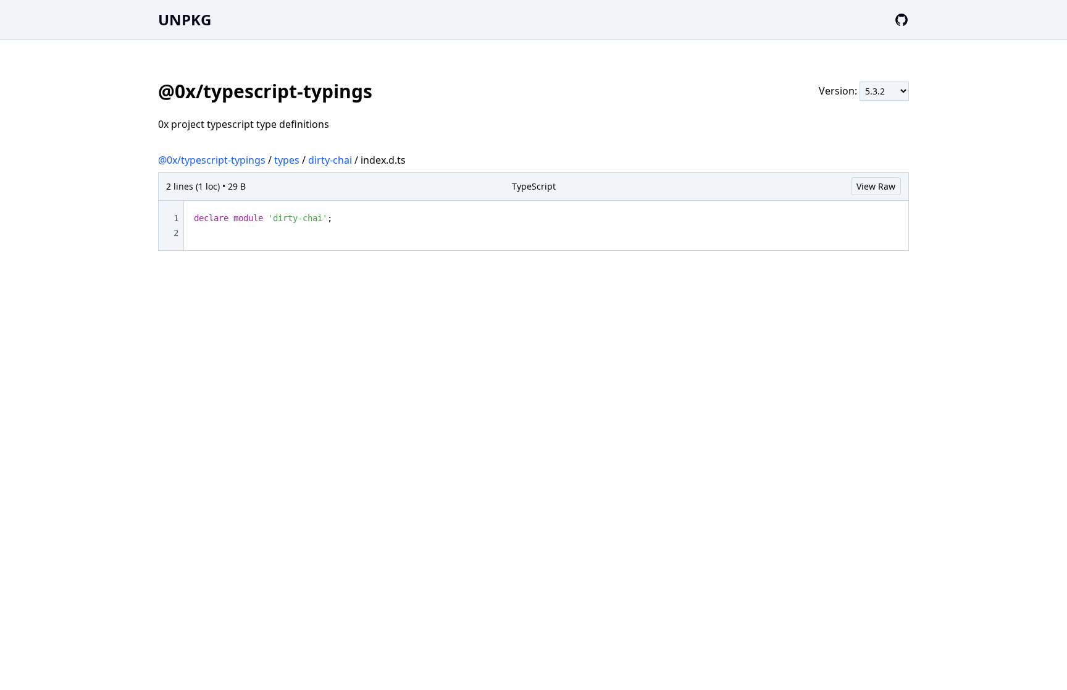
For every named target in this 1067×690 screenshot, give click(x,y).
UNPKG (184, 19)
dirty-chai (330, 160)
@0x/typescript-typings (212, 160)
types (286, 160)
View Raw (875, 186)
